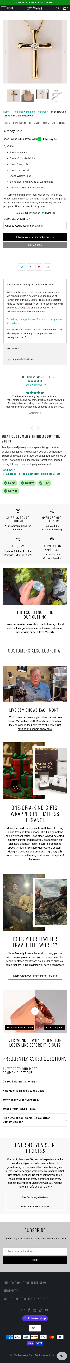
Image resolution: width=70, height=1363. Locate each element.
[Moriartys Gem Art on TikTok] (40, 1310)
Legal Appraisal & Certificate (20, 359)
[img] (35, 381)
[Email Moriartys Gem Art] (23, 1310)
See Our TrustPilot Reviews (35, 1206)
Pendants (18, 111)
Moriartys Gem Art (28, 1355)
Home (6, 111)
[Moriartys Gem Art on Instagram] (34, 1310)
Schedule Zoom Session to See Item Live (35, 237)
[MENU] (1, 8)
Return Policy (13, 348)
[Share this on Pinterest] (38, 267)
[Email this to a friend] (47, 267)
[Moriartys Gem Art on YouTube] (46, 1310)
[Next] (64, 52)
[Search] (58, 8)
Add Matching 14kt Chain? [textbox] (16, 219)
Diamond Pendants (36, 111)
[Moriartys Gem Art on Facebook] (29, 1310)
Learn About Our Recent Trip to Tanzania (35, 975)
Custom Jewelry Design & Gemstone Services (30, 284)
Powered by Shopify (49, 1355)
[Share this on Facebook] (30, 267)
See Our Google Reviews (35, 1197)
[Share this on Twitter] (21, 267)
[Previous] (5, 52)
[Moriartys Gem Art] (35, 8)
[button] (32, 428)
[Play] (35, 52)
